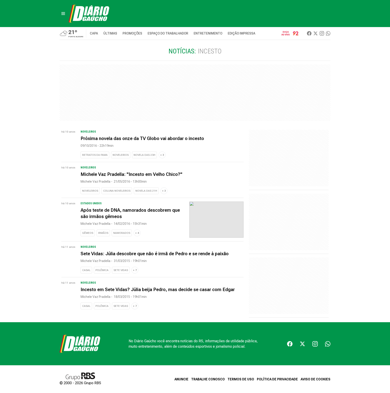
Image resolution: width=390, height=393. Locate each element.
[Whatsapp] (328, 33)
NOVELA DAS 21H (146, 190)
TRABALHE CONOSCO (208, 379)
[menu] (63, 13)
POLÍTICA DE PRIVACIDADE (277, 379)
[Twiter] (315, 33)
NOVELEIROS (121, 154)
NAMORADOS (121, 232)
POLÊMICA (102, 270)
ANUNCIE (181, 379)
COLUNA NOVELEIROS (116, 190)
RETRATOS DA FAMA (95, 154)
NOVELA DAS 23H (144, 154)
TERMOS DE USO (241, 379)
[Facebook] (309, 33)
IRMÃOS (103, 232)
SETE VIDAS (121, 270)
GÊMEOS (87, 232)
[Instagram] (322, 33)
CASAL (86, 270)
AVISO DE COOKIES (315, 379)
